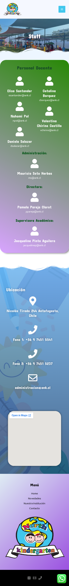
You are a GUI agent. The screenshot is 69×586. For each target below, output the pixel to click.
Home (34, 493)
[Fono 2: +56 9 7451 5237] (32, 353)
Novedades (34, 498)
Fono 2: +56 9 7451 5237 (33, 363)
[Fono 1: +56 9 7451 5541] (32, 329)
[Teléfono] (40, 578)
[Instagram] (29, 578)
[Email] (34, 578)
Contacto (34, 508)
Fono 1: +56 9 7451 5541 (32, 339)
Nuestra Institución (34, 503)
